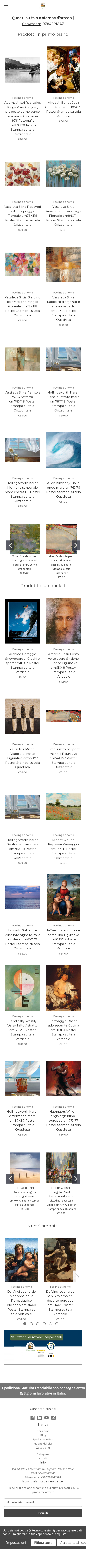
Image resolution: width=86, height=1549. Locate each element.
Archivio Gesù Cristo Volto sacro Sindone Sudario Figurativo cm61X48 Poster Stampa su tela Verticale (63, 665)
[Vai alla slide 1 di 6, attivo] (24, 1323)
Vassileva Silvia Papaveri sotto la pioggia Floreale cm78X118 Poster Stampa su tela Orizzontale (22, 215)
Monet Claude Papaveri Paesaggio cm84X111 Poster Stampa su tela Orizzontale (63, 849)
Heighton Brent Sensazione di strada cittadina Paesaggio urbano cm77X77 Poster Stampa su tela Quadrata (61, 1200)
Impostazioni (16, 1542)
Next (77, 1276)
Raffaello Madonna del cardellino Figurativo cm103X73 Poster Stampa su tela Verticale (63, 939)
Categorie (43, 1454)
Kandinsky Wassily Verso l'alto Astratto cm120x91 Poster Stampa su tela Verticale (22, 1030)
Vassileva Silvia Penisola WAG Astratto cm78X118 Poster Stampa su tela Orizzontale (23, 401)
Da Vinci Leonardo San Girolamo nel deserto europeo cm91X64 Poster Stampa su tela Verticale (60, 1303)
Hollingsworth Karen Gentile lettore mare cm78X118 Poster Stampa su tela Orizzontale (63, 401)
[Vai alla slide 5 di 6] (50, 1323)
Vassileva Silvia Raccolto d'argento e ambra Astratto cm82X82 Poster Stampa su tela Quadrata (63, 308)
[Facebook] (32, 1418)
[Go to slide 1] (10, 545)
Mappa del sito (43, 1443)
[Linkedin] (39, 1418)
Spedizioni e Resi (43, 1439)
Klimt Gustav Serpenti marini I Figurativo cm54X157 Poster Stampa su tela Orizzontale (61, 565)
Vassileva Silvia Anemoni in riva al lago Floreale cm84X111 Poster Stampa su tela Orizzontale (63, 215)
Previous (5, 1276)
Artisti (43, 1458)
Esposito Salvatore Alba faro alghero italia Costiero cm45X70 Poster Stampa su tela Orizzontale (22, 939)
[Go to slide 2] (76, 545)
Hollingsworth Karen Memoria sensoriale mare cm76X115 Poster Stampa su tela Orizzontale (22, 492)
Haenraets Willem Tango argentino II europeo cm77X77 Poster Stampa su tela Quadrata (63, 1120)
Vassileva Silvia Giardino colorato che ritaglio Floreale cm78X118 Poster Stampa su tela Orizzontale (22, 306)
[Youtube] (46, 1418)
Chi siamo (43, 1431)
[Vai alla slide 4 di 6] (44, 1323)
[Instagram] (53, 1418)
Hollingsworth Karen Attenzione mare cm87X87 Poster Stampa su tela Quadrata (22, 1120)
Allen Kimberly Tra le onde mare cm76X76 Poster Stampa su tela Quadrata (63, 489)
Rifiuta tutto (43, 1542)
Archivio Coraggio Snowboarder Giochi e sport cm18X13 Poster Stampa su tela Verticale (22, 663)
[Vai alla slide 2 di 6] (31, 1323)
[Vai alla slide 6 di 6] (56, 1323)
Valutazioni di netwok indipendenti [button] (36, 1337)
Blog (43, 1435)
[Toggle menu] (5, 5)
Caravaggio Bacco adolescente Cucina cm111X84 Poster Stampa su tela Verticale (63, 1030)
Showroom (31, 24)
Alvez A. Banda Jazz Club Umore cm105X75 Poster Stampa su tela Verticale (63, 109)
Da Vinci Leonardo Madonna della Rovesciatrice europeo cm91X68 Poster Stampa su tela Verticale (21, 1303)
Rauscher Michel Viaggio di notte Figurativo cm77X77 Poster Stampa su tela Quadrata (22, 758)
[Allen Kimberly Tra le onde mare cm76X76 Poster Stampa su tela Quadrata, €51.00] (63, 450)
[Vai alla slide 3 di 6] (37, 1323)
